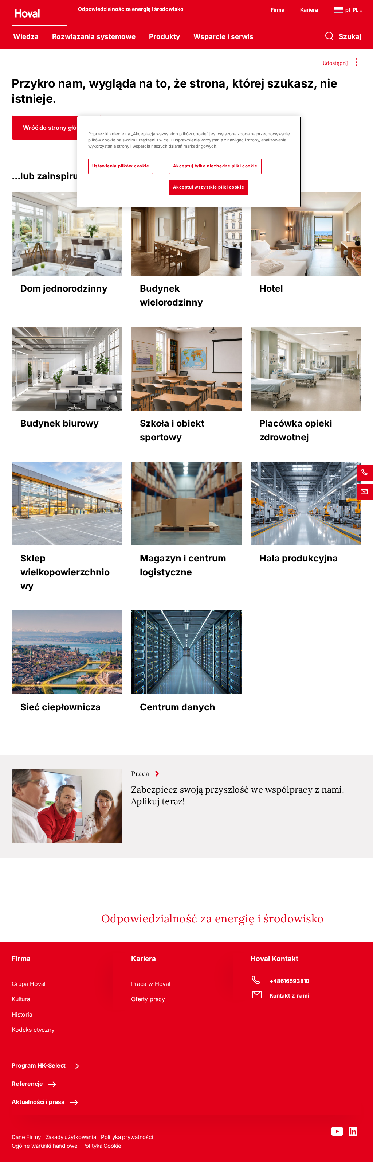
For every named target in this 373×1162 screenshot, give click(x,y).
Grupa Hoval (29, 983)
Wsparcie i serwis (223, 36)
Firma (277, 10)
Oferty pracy (148, 999)
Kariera (309, 10)
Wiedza (26, 36)
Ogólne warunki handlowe (45, 1145)
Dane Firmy (26, 1137)
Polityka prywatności (127, 1137)
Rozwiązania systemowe (94, 36)
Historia (22, 1014)
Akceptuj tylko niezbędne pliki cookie (215, 165)
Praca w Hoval (150, 983)
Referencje (27, 1083)
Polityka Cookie (102, 1145)
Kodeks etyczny (33, 1029)
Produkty (164, 36)
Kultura (21, 999)
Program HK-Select (39, 1065)
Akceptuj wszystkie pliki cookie (208, 187)
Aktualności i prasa (38, 1101)
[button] (56, 127)
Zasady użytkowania (71, 1137)
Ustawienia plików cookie (120, 165)
